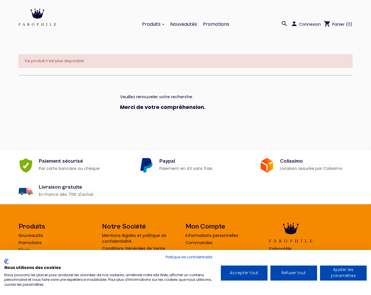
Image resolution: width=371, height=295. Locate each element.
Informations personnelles (212, 235)
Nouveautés (183, 24)
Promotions (216, 24)
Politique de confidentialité (189, 257)
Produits (152, 24)
